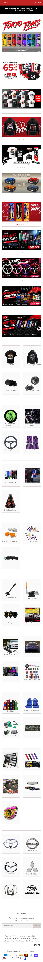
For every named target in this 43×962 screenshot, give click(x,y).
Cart (39, 3)
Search (34, 938)
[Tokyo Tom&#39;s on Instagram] (39, 946)
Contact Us (22, 936)
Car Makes (29, 941)
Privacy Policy (32, 936)
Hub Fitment (20, 941)
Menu (6, 3)
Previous (3, 42)
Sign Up (37, 926)
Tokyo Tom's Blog (11, 936)
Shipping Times (25, 938)
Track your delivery (8, 941)
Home (37, 941)
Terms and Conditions (12, 938)
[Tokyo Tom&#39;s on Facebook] (35, 946)
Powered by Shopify (28, 951)
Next (40, 42)
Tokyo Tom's (16, 951)
